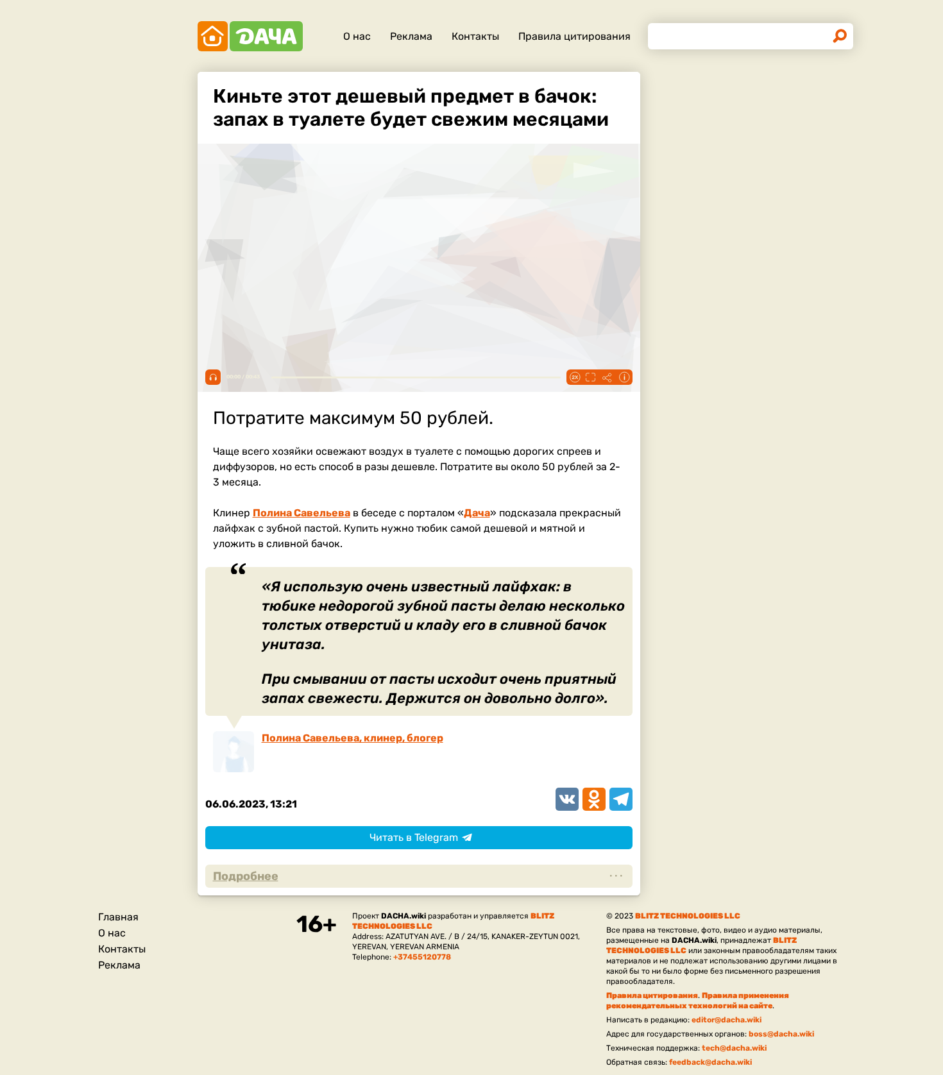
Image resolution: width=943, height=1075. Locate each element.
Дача (477, 513)
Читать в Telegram (414, 837)
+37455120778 (422, 956)
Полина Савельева (301, 513)
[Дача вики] (250, 36)
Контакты (475, 36)
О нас (357, 36)
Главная (118, 917)
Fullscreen (590, 377)
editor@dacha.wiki (726, 1019)
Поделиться (607, 377)
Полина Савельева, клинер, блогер (352, 738)
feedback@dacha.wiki (710, 1062)
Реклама (411, 36)
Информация (624, 377)
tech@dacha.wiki (734, 1048)
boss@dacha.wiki (781, 1033)
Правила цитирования (574, 36)
